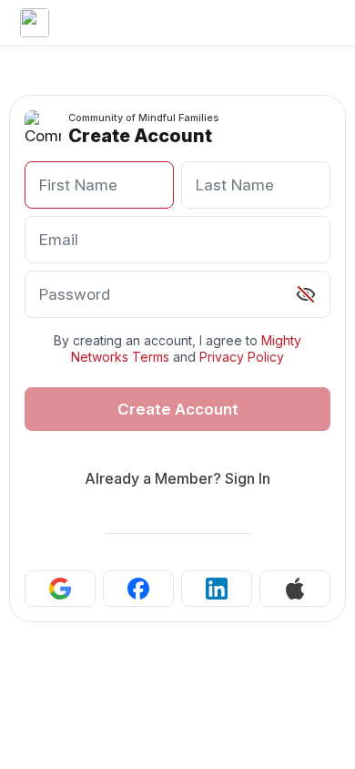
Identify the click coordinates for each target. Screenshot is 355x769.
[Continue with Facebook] (138, 588)
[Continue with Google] (60, 588)
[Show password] (305, 294)
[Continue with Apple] (294, 588)
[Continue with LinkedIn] (216, 588)
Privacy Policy (241, 356)
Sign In (247, 478)
